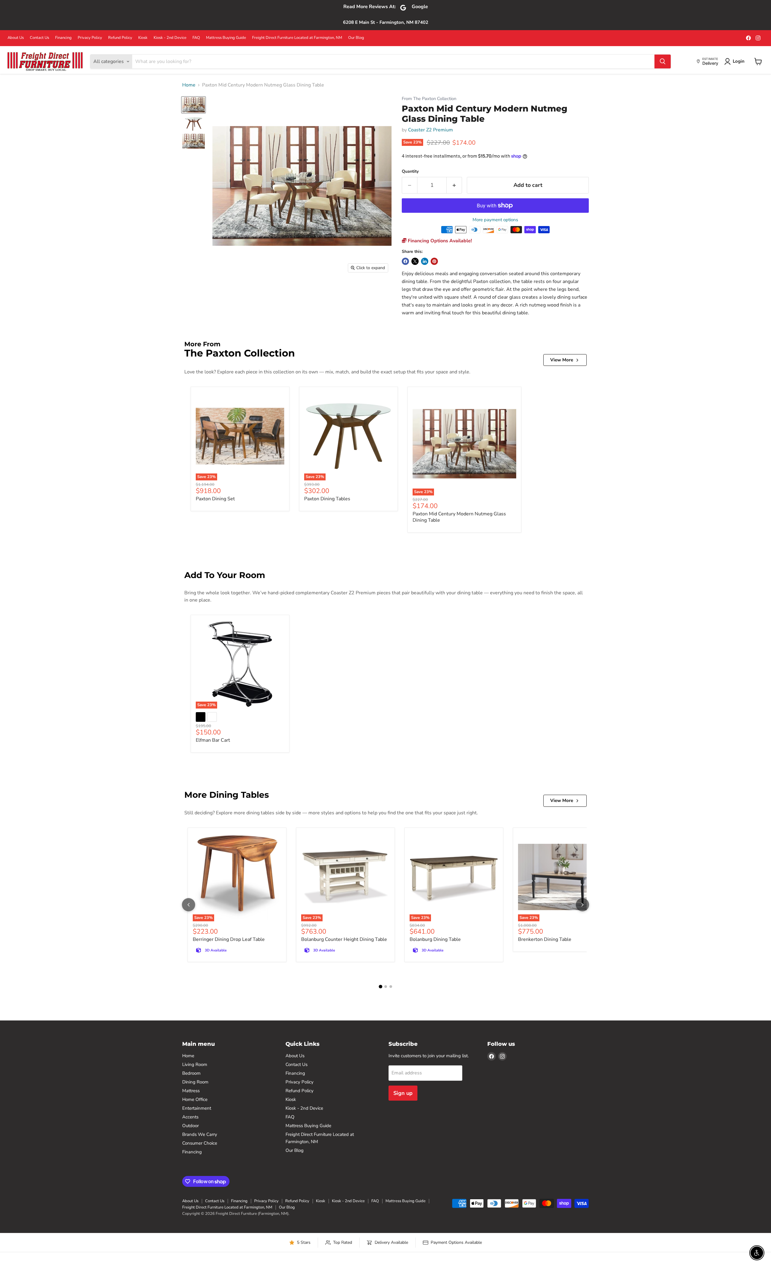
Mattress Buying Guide (226, 38)
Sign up (403, 1093)
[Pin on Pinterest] (434, 261)
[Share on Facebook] (405, 261)
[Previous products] (188, 904)
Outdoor (190, 1126)
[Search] (662, 61)
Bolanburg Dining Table (435, 939)
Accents (190, 1117)
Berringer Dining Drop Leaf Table (229, 939)
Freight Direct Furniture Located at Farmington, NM (297, 38)
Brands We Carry (199, 1134)
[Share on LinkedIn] (424, 261)
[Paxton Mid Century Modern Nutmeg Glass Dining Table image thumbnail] (193, 105)
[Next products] (582, 904)
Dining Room (195, 1082)
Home (188, 85)
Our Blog (356, 38)
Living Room (194, 1064)
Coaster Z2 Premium (430, 130)
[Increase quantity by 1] (454, 185)
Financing (63, 38)
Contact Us (39, 38)
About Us (16, 38)
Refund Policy (120, 38)
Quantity (410, 171)
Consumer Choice (199, 1143)
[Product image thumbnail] (193, 123)
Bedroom (191, 1073)
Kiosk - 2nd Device (170, 38)
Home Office (195, 1099)
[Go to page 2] (385, 986)
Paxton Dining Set (215, 498)
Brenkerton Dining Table (544, 939)
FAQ (196, 38)
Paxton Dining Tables (327, 498)
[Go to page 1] (380, 987)
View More (561, 360)
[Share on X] (415, 261)
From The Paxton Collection (429, 98)
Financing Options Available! (439, 240)
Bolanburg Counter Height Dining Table (344, 939)
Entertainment (196, 1108)
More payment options (495, 219)
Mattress (191, 1091)
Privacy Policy (90, 38)
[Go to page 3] (390, 986)
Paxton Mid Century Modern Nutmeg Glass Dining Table (459, 517)
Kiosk (143, 38)
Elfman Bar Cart (213, 740)
